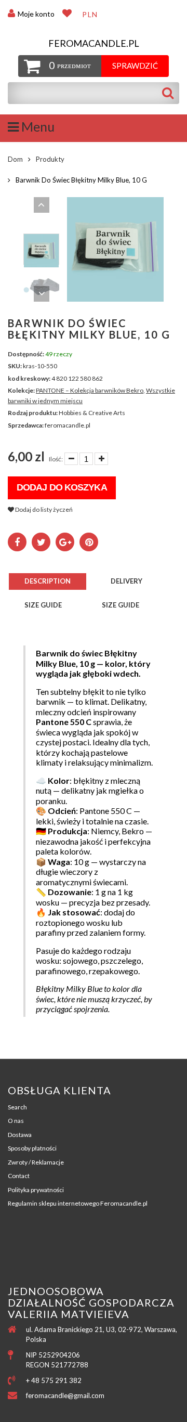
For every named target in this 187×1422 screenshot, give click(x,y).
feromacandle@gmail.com (65, 1395)
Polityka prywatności (36, 1190)
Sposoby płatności (32, 1148)
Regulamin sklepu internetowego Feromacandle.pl (78, 1203)
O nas (16, 1120)
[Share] (17, 542)
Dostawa (20, 1135)
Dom (15, 159)
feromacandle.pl (93, 43)
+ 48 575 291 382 (54, 1380)
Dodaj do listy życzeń (43, 509)
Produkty (50, 159)
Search (17, 1107)
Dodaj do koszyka (62, 487)
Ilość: (56, 459)
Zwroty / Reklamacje (36, 1162)
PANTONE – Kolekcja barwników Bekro (89, 390)
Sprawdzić (135, 65)
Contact (19, 1176)
